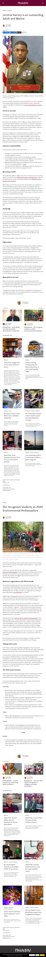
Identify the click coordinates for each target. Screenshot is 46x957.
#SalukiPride (4, 10)
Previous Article (6, 308)
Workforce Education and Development (27, 177)
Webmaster (7, 485)
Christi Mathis (8, 24)
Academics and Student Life (34, 452)
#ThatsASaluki (9, 10)
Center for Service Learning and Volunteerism (25, 618)
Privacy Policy (5, 487)
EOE (10, 487)
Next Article (40, 308)
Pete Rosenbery (9, 323)
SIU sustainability (17, 592)
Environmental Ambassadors (10, 572)
